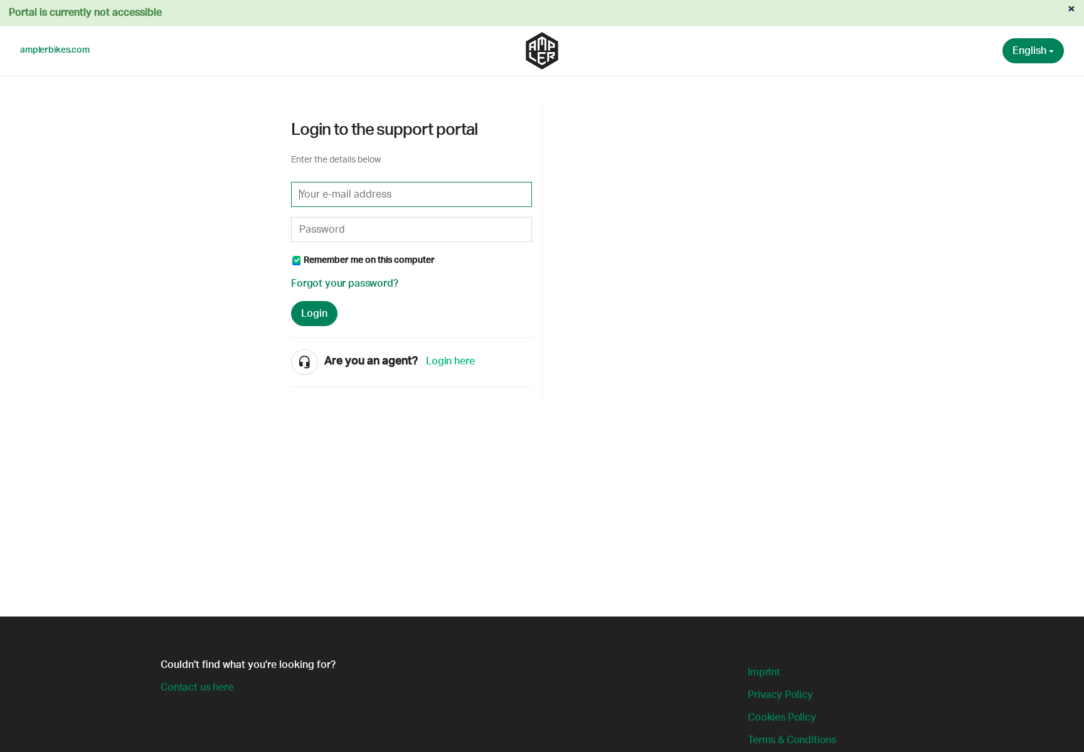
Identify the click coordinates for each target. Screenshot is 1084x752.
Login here (450, 361)
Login (314, 314)
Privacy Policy (780, 695)
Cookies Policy (782, 717)
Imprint (764, 672)
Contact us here (197, 687)
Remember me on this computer (369, 260)
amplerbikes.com (55, 50)
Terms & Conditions (792, 740)
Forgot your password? (344, 283)
